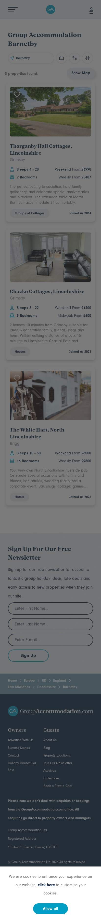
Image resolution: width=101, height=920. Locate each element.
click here (46, 884)
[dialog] (50, 460)
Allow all (50, 908)
